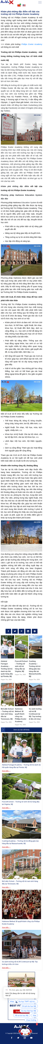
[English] (24, 5)
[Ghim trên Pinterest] (21, 631)
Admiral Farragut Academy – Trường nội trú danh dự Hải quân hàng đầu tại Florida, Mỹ (7, 668)
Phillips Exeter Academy (31, 44)
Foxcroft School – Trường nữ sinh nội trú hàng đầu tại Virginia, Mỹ (21, 666)
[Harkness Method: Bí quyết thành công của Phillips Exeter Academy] (21, 694)
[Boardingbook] (7, 2)
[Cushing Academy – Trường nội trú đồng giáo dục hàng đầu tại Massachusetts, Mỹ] (35, 646)
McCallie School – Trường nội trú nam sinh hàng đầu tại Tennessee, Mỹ (7, 714)
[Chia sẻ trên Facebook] (8, 631)
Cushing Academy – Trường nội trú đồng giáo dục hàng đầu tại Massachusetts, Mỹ (35, 668)
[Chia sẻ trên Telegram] (34, 631)
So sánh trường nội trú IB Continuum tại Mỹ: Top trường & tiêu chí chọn (35, 714)
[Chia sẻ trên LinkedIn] (28, 631)
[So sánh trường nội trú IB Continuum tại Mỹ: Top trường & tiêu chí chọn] (35, 694)
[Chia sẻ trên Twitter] (15, 631)
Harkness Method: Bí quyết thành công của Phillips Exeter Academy (20, 715)
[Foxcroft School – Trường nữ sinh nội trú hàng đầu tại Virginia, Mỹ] (21, 646)
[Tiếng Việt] (19, 5)
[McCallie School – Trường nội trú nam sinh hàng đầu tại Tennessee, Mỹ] (7, 694)
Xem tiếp (5, 771)
